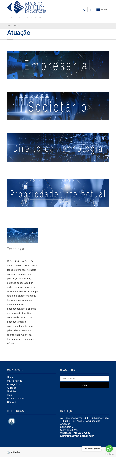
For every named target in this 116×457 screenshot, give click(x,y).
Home (9, 26)
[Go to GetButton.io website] (109, 454)
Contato (11, 402)
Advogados (13, 384)
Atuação (11, 388)
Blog (9, 395)
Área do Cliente (15, 398)
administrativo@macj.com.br (77, 436)
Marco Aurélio (14, 380)
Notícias (11, 391)
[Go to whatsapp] (109, 448)
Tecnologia (15, 248)
